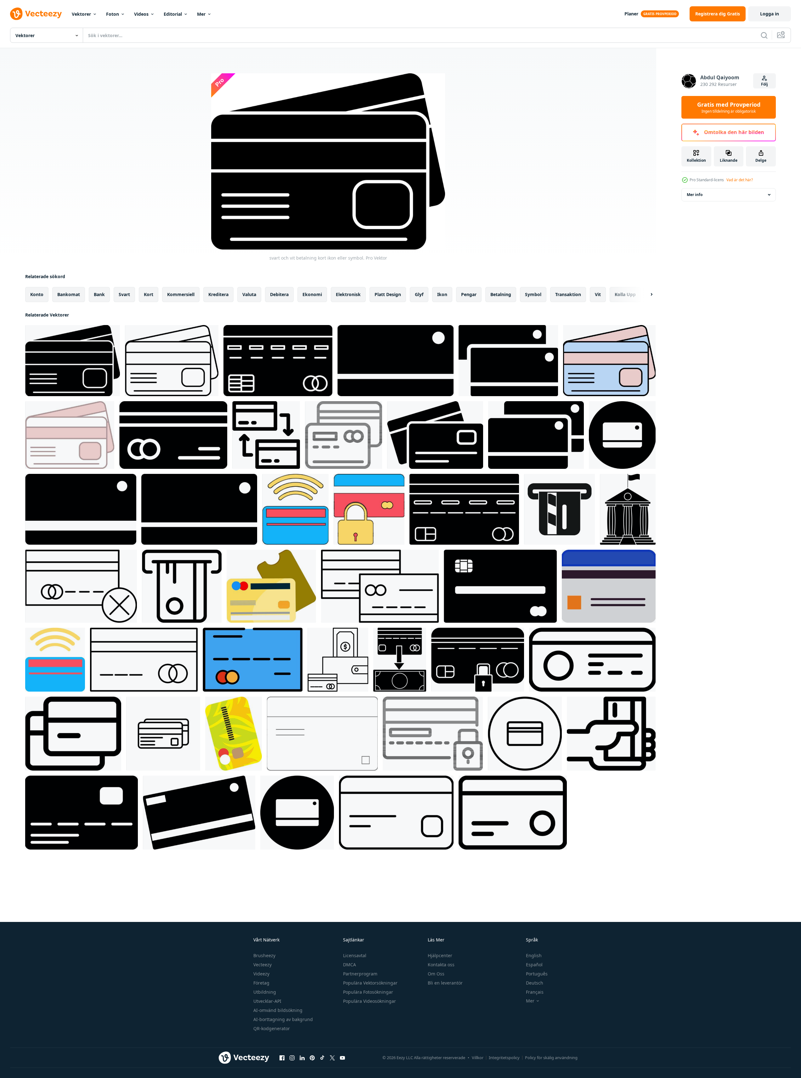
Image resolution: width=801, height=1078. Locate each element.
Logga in (769, 14)
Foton (112, 14)
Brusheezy (264, 955)
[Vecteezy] (36, 14)
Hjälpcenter (440, 955)
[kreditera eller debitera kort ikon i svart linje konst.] (322, 734)
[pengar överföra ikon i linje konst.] (266, 435)
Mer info (694, 194)
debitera (279, 294)
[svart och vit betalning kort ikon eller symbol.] (72, 360)
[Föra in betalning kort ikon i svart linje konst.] (182, 586)
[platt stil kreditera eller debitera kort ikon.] (277, 360)
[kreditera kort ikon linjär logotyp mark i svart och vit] (163, 734)
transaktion (568, 294)
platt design (388, 294)
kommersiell (181, 294)
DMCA (349, 965)
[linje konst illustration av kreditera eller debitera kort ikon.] (144, 660)
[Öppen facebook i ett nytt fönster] (282, 1057)
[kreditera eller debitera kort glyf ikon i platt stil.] (297, 813)
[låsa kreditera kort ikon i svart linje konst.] (433, 734)
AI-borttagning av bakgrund (283, 1019)
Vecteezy (262, 965)
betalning (500, 294)
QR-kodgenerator (271, 1028)
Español (534, 965)
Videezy (261, 974)
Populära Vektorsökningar (370, 983)
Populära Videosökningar (369, 1001)
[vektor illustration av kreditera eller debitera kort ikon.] (622, 435)
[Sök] (764, 35)
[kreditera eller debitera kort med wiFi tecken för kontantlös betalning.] (55, 660)
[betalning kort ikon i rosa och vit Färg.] (69, 435)
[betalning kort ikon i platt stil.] (435, 435)
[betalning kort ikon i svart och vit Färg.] (395, 360)
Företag (261, 983)
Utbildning (264, 992)
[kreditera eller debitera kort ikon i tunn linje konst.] (592, 660)
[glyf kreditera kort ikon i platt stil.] (173, 435)
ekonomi (312, 294)
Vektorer (81, 14)
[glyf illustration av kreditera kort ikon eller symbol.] (464, 509)
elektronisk (348, 294)
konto (36, 294)
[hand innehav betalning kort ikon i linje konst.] (611, 734)
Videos (141, 14)
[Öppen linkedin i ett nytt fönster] (302, 1057)
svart (124, 294)
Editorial (173, 14)
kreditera (218, 294)
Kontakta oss (441, 965)
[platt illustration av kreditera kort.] (271, 586)
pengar (469, 294)
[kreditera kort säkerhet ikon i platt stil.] (477, 660)
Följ (764, 84)
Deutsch (534, 983)
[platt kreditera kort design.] (233, 734)
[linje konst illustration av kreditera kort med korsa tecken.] (81, 586)
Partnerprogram (360, 974)
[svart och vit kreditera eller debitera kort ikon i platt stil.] (80, 509)
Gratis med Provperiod (728, 107)
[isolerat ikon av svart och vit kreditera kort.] (199, 813)
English (534, 955)
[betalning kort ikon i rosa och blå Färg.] (609, 360)
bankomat (68, 294)
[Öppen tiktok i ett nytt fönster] (322, 1057)
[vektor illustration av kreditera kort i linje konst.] (73, 734)
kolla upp (625, 294)
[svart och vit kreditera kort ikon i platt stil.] (199, 509)
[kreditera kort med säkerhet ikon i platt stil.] (369, 509)
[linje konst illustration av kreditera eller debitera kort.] (380, 586)
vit (598, 294)
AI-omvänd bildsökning (277, 1010)
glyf (419, 294)
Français (535, 992)
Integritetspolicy (504, 1057)
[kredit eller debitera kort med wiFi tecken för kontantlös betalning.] (295, 509)
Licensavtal (354, 955)
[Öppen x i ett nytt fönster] (332, 1057)
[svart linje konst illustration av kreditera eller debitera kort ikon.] (343, 435)
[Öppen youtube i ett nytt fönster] (342, 1057)
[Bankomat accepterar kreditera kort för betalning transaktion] (559, 509)
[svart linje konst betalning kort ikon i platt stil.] (513, 813)
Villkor (477, 1057)
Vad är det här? (739, 179)
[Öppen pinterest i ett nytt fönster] (312, 1057)
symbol (533, 294)
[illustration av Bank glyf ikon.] (628, 509)
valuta (249, 294)
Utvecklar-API (267, 1001)
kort (148, 294)
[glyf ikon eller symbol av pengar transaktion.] (399, 660)
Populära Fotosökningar (368, 992)
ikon (442, 294)
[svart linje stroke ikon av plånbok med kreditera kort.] (337, 660)
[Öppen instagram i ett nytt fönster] (292, 1057)
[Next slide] (646, 294)
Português (537, 974)
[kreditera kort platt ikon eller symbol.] (500, 586)
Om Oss (436, 974)
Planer (631, 14)
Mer (201, 14)
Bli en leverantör (445, 983)
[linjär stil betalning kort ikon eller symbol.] (171, 360)
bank (99, 294)
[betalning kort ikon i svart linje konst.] (396, 813)
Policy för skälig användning (551, 1057)
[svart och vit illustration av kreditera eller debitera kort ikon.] (536, 435)
